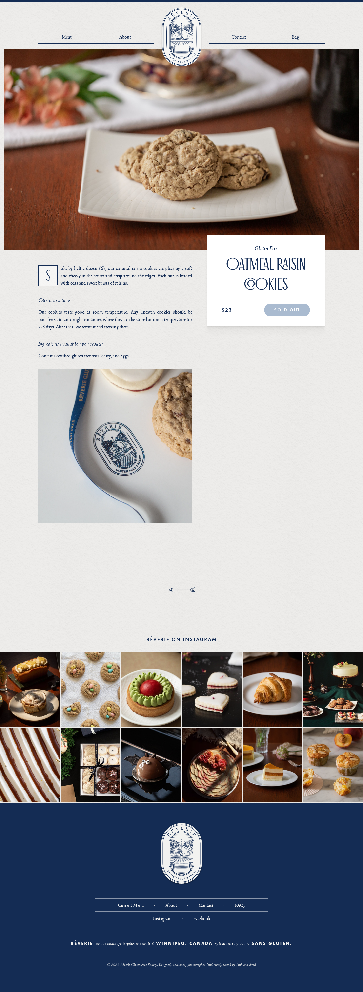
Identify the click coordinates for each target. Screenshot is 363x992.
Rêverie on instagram (181, 639)
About (125, 37)
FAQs (240, 905)
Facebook (201, 918)
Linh (239, 964)
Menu (67, 37)
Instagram (162, 918)
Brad (252, 964)
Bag (297, 37)
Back (181, 589)
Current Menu (131, 905)
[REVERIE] (181, 37)
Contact (238, 37)
